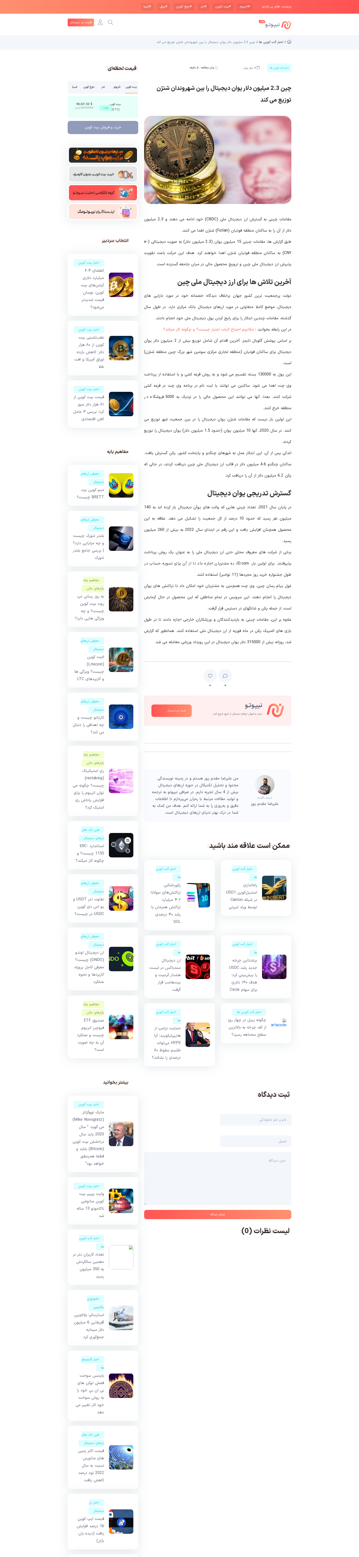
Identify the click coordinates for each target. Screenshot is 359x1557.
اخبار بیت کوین (88, 262)
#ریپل (163, 6)
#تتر (203, 6)
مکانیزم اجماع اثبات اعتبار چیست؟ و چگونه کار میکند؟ (208, 329)
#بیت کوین (223, 6)
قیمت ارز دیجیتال (81, 22)
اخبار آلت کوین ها (249, 1012)
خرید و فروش (103, 127)
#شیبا (147, 6)
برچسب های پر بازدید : (275, 6)
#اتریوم (245, 6)
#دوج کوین (184, 6)
